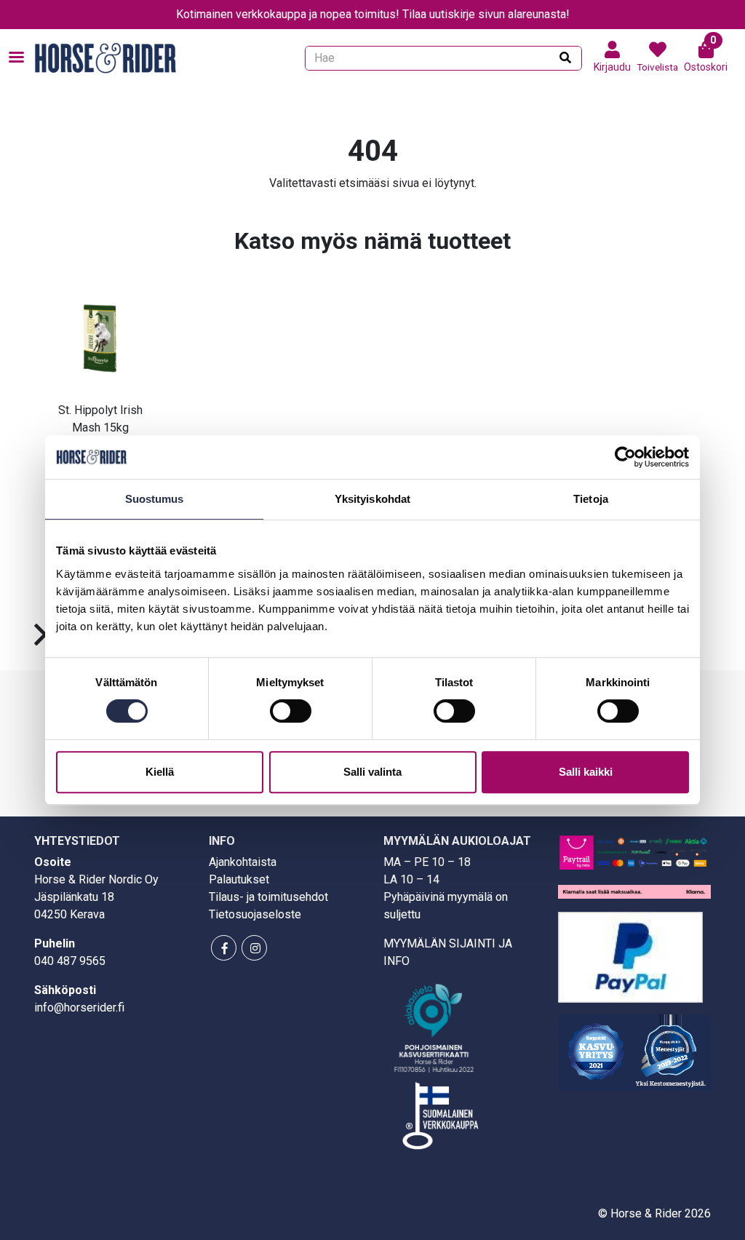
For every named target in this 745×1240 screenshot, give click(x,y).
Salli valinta (372, 772)
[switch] (290, 711)
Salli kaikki (586, 772)
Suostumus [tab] (154, 499)
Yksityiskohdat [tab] (372, 499)
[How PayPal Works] (630, 956)
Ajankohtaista (242, 862)
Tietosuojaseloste (255, 914)
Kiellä (160, 772)
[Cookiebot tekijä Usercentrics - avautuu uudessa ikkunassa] (625, 457)
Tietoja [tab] (590, 499)
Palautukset (239, 879)
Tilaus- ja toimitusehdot (268, 897)
